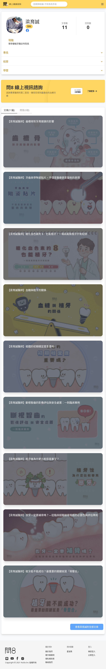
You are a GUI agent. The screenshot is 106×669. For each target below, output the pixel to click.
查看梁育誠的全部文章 (86, 626)
